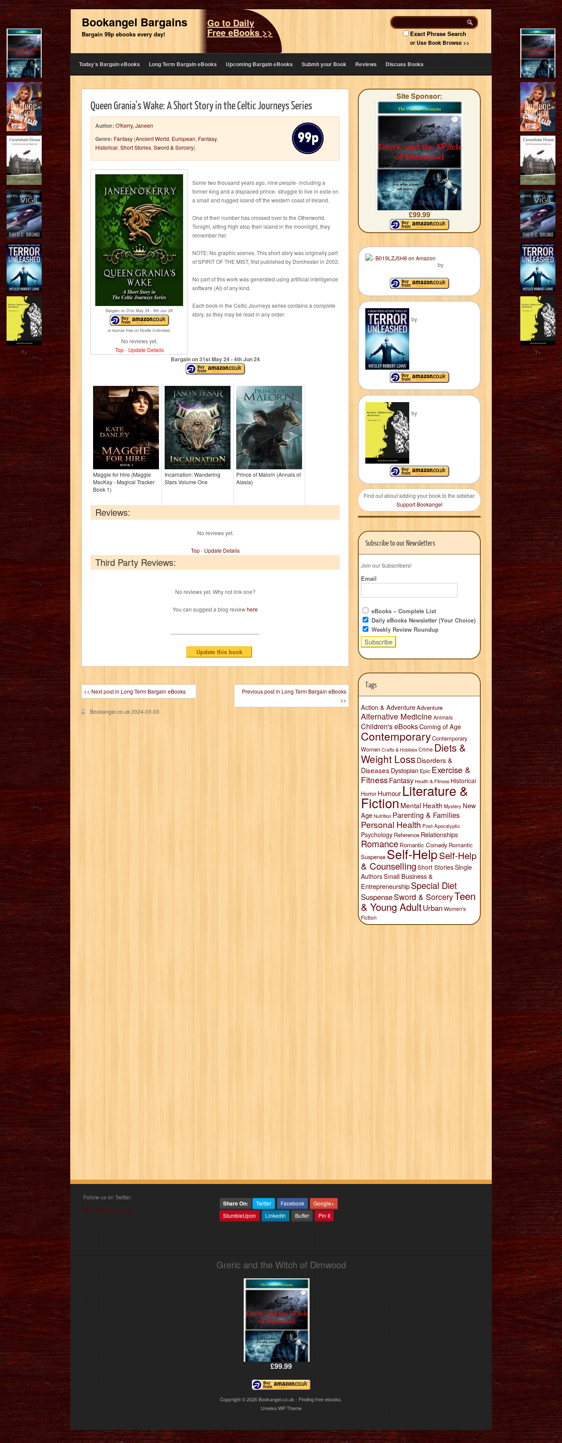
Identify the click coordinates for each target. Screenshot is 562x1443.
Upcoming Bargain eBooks (259, 64)
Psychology (377, 834)
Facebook (292, 1203)
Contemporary (396, 736)
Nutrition (382, 815)
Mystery (452, 806)
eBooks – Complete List (403, 611)
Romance (379, 843)
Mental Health (421, 805)
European (183, 138)
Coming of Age (440, 726)
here (252, 609)
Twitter (263, 1203)
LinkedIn (275, 1215)
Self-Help (412, 854)
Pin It (324, 1215)
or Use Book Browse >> (439, 43)
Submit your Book (324, 64)
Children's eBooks (389, 726)
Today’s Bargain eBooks (109, 64)
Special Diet (434, 885)
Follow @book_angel (108, 1210)
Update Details (146, 349)
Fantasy (123, 138)
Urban (433, 908)
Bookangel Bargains (134, 22)
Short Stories (135, 147)
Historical (106, 147)
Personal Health (391, 824)
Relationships (439, 834)
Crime (425, 749)
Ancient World (152, 138)
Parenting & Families (426, 815)
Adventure (430, 707)
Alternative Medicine (396, 716)
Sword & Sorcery (174, 147)
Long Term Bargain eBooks (183, 64)
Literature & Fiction (414, 796)
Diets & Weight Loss (413, 753)
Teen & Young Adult (418, 901)
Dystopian (404, 770)
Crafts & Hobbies (399, 749)
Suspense (377, 897)
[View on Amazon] (419, 286)
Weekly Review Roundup (404, 629)
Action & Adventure (388, 707)
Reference (406, 835)
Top (119, 349)
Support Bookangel (419, 504)
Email (369, 578)
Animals (443, 717)
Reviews (366, 64)
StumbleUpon (239, 1215)
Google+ (323, 1203)
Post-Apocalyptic (441, 825)
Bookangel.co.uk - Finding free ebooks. (300, 1399)
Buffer (302, 1215)
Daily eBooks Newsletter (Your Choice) (423, 620)
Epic (425, 770)
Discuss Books (404, 64)
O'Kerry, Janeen (134, 125)
